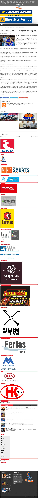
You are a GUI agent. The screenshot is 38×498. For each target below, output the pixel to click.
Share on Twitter (14, 97)
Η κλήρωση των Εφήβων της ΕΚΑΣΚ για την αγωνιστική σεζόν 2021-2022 (6, 476)
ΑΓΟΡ (8, 33)
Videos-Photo (3, 456)
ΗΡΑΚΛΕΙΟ (2, 446)
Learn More (18, 4)
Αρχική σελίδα (19, 136)
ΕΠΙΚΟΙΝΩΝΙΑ (33, 496)
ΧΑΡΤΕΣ (29, 496)
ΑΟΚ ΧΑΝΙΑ (2, 438)
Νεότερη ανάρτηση (3, 136)
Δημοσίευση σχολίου (5, 134)
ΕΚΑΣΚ (2, 440)
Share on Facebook (5, 97)
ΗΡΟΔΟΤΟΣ (3, 448)
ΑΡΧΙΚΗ (26, 496)
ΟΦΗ (2, 454)
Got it (22, 4)
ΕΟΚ (1, 442)
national (10, 33)
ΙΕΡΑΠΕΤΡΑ (2, 450)
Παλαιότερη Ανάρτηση (34, 136)
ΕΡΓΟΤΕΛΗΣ (3, 444)
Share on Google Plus (23, 97)
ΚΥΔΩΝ (2, 452)
